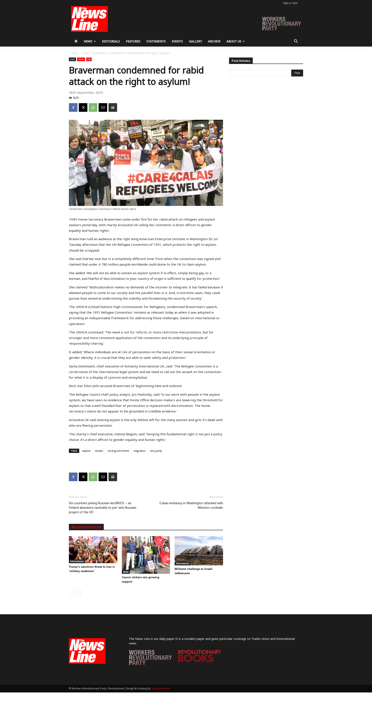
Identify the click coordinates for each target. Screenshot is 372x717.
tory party (156, 450)
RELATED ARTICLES (86, 527)
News (88, 41)
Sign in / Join (290, 3)
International (77, 561)
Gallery (195, 41)
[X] (83, 107)
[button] (296, 42)
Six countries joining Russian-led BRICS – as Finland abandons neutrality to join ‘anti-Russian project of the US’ (102, 507)
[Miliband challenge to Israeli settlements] (199, 550)
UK (88, 59)
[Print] (112, 107)
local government (118, 450)
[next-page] (78, 592)
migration (140, 450)
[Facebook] (73, 107)
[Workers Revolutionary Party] (150, 664)
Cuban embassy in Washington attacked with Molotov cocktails (191, 505)
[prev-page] (71, 592)
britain (99, 450)
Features (133, 41)
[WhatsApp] (93, 107)
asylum (86, 450)
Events (177, 41)
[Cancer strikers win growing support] (146, 555)
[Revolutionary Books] (199, 661)
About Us (233, 41)
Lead (86, 53)
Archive (214, 41)
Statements (156, 41)
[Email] (103, 107)
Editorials (111, 41)
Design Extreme (161, 688)
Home (75, 53)
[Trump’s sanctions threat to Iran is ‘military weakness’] (93, 549)
